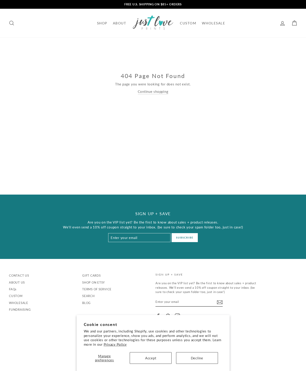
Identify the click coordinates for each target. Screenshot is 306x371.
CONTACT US (19, 275)
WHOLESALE (213, 23)
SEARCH (88, 296)
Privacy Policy (115, 344)
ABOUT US (17, 282)
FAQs (13, 289)
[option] (153, 4)
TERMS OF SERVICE (97, 289)
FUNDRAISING (20, 309)
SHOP (102, 23)
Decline (197, 358)
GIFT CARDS (91, 275)
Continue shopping (153, 91)
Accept (150, 358)
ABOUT (119, 23)
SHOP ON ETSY (93, 282)
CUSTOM (188, 23)
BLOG (86, 303)
